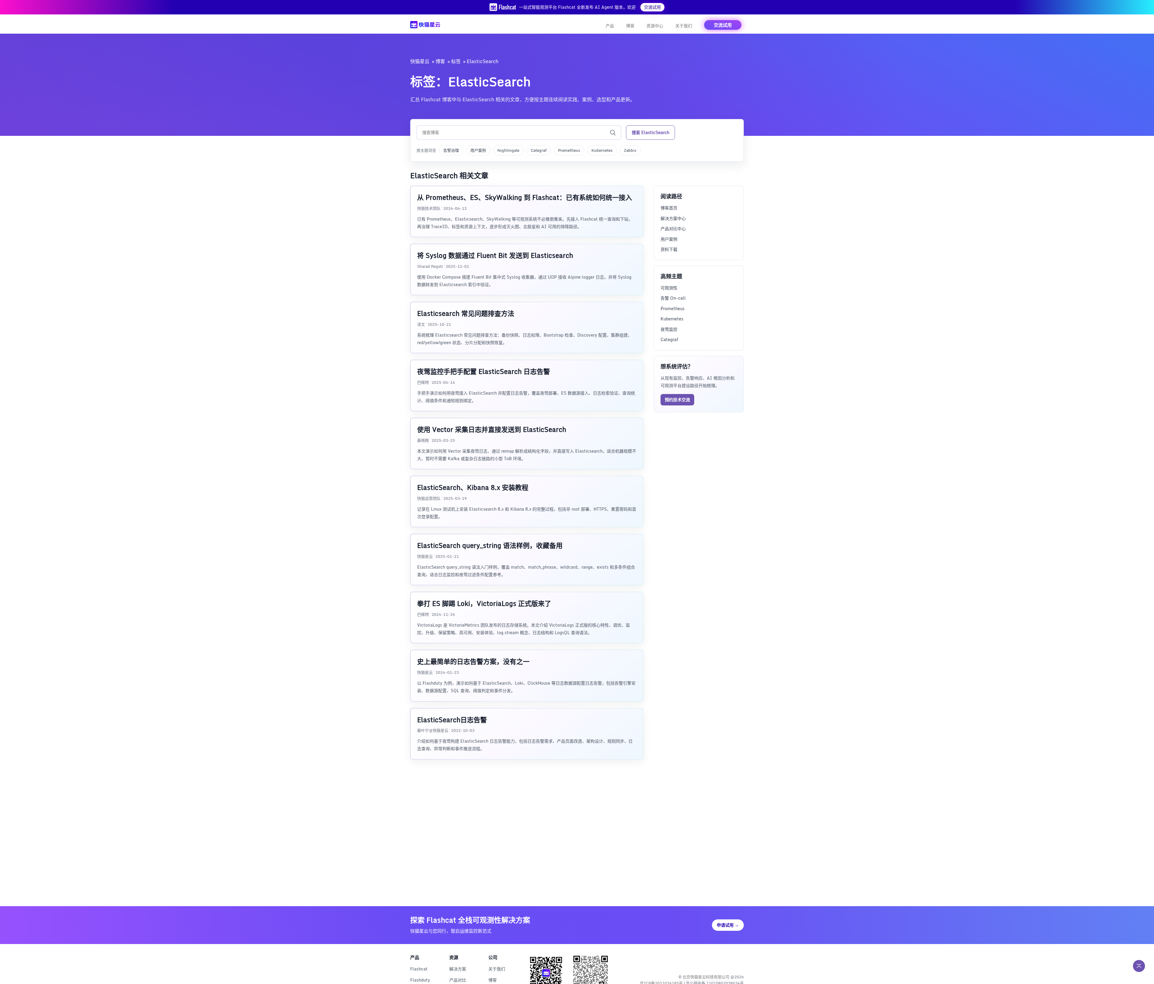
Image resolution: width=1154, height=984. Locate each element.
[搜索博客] (613, 132)
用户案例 (478, 150)
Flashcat (419, 968)
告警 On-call (673, 298)
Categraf (539, 150)
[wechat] (738, 961)
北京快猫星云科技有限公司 (705, 976)
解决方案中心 (673, 218)
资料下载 (669, 249)
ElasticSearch (483, 61)
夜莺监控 (669, 328)
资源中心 (654, 25)
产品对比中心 (673, 228)
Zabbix (630, 150)
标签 (456, 61)
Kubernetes (601, 150)
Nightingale (508, 150)
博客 (630, 25)
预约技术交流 (677, 399)
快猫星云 (419, 61)
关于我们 (683, 25)
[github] (725, 961)
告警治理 (451, 150)
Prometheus (569, 150)
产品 (610, 25)
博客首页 (669, 207)
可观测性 (669, 287)
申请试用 (728, 924)
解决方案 (457, 968)
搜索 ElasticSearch (650, 132)
